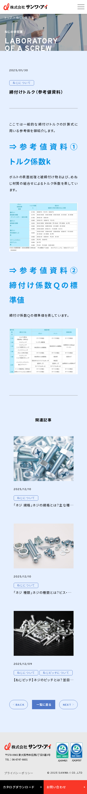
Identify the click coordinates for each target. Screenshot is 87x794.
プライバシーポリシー (19, 773)
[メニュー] (80, 8)
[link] (26, 498)
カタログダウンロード (19, 787)
